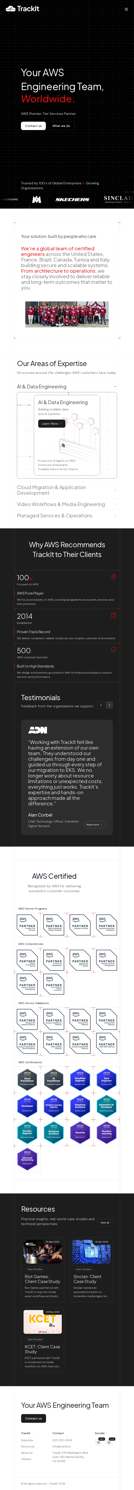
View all (105, 1222)
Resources (28, 1446)
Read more (93, 824)
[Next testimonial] (109, 705)
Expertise (27, 1440)
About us (27, 1453)
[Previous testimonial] (101, 705)
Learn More (50, 424)
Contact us (33, 126)
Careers (26, 1459)
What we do (61, 126)
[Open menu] (126, 9)
